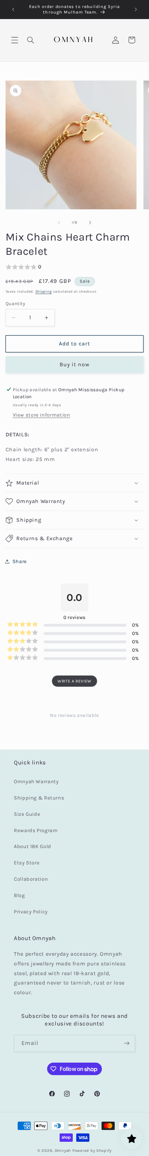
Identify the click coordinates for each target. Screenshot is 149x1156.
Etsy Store (27, 863)
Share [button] (19, 561)
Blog (19, 895)
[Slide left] (59, 222)
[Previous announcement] (13, 9)
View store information (41, 415)
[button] (15, 40)
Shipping (43, 291)
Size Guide (27, 814)
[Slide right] (90, 222)
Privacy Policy (31, 912)
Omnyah (63, 1150)
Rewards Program (36, 831)
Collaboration (31, 879)
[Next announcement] (135, 9)
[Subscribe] (127, 1043)
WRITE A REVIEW (74, 681)
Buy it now (75, 364)
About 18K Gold (32, 846)
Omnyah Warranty (36, 782)
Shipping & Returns (39, 798)
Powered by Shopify (92, 1150)
